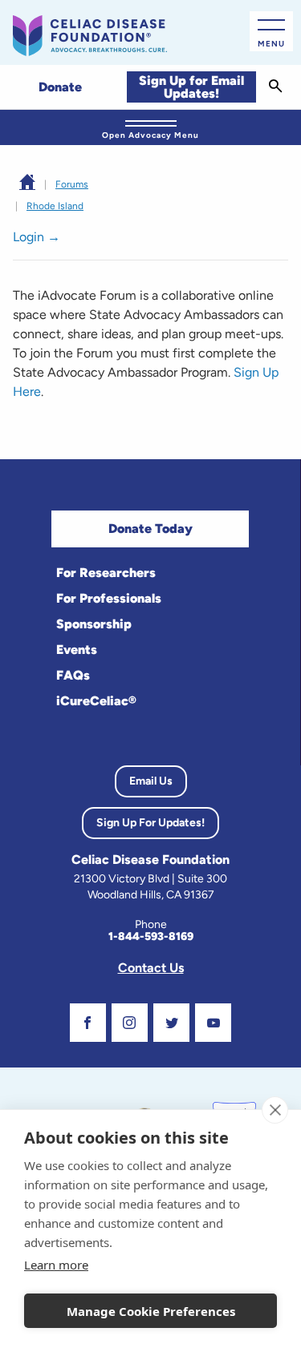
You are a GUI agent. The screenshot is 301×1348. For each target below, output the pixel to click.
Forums (71, 184)
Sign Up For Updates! (150, 822)
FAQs (73, 675)
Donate (60, 87)
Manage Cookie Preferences (151, 1311)
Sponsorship (94, 624)
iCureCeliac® (96, 700)
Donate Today (150, 528)
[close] (275, 1110)
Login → (36, 236)
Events (76, 649)
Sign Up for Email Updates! (191, 87)
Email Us (151, 781)
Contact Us (151, 967)
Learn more (56, 1265)
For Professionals (108, 598)
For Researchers (106, 572)
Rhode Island (54, 206)
